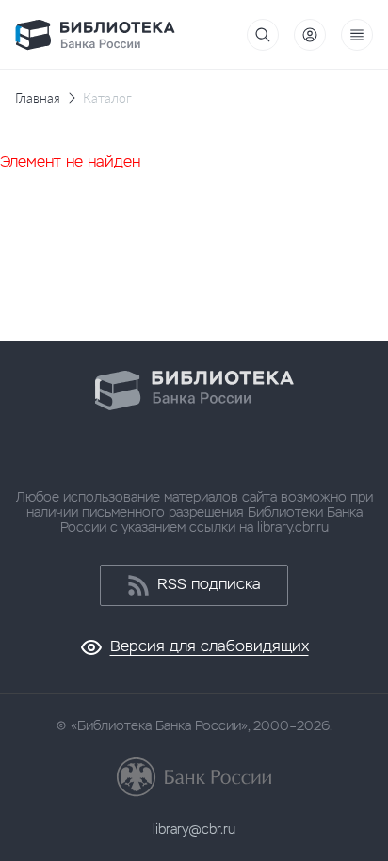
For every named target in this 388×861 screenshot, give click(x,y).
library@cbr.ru (194, 829)
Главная (37, 97)
